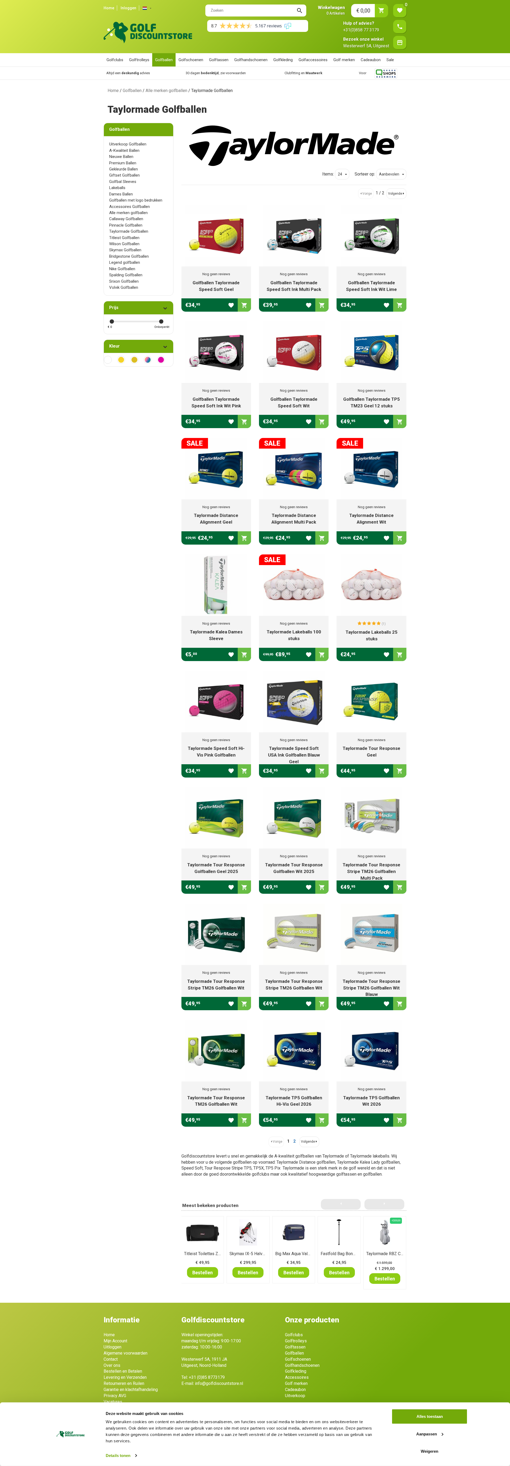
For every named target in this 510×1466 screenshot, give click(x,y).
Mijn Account (115, 1340)
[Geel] (134, 360)
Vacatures (113, 1401)
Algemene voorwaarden (125, 1353)
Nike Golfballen (122, 268)
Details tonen (118, 1455)
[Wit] (108, 360)
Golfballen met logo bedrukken (135, 200)
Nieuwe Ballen (121, 156)
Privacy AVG (115, 1395)
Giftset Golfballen (124, 175)
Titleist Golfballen (124, 237)
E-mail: (212, 1383)
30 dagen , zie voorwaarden (147, 73)
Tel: (203, 1377)
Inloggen (128, 8)
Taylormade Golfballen (128, 231)
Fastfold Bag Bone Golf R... (345, 1253)
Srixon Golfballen (124, 281)
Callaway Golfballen (126, 218)
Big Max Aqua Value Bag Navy (303, 1253)
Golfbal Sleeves (122, 181)
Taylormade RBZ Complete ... (392, 1253)
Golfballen (164, 59)
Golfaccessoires (313, 59)
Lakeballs (117, 187)
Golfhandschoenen (250, 59)
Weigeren (429, 1451)
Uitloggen (112, 1347)
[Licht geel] (121, 360)
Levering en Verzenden (125, 1377)
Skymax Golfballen (125, 250)
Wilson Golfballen (124, 243)
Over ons (112, 1365)
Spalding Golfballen (125, 275)
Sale (390, 59)
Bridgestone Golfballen (129, 256)
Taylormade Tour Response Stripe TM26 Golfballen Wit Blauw (371, 988)
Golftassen (218, 59)
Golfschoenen (190, 59)
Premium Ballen (122, 163)
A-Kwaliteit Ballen (124, 150)
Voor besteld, (323, 73)
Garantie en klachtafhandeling (131, 1389)
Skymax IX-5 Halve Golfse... (255, 1253)
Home (109, 8)
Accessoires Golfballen (129, 206)
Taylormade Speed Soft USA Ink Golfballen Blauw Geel (294, 755)
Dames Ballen (121, 194)
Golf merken (344, 59)
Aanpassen (426, 1433)
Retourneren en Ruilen (124, 1383)
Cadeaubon (371, 59)
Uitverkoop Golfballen (127, 144)
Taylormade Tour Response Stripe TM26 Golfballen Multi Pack (371, 871)
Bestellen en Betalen (123, 1371)
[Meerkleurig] (148, 360)
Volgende (395, 193)
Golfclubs (115, 59)
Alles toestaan (429, 1416)
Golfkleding (283, 59)
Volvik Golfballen (123, 287)
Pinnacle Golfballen (125, 225)
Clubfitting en (235, 73)
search (299, 10)
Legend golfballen (124, 262)
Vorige (367, 193)
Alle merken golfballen (166, 90)
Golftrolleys (139, 59)
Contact (111, 1359)
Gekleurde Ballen (123, 169)
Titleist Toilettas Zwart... (206, 1253)
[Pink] (161, 360)
